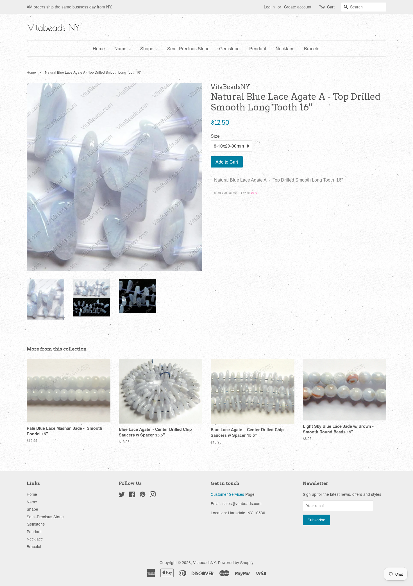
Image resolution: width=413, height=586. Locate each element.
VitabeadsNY (204, 562)
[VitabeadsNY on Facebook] (132, 495)
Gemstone (229, 48)
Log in (269, 7)
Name (121, 48)
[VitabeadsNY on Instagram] (152, 495)
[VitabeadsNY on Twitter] (122, 495)
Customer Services (227, 494)
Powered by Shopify (235, 562)
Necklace (285, 48)
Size (215, 136)
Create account (297, 7)
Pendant (257, 48)
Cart (331, 7)
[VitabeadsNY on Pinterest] (142, 495)
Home (99, 48)
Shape (147, 48)
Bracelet (312, 48)
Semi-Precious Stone (188, 48)
